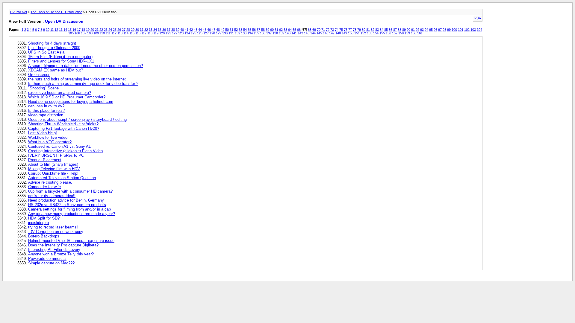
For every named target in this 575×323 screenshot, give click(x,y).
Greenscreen (39, 74)
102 (467, 29)
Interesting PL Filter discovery (54, 249)
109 (96, 33)
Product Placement (44, 160)
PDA (477, 18)
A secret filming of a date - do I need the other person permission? (85, 65)
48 (218, 29)
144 (313, 33)
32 (146, 29)
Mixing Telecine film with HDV (54, 169)
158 (401, 33)
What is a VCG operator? (50, 142)
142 (300, 33)
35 (159, 29)
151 (357, 33)
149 (344, 33)
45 (204, 29)
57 (258, 29)
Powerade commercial (47, 258)
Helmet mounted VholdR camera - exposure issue (71, 240)
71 (323, 29)
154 (376, 33)
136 (262, 33)
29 (132, 29)
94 (426, 29)
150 (350, 33)
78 (354, 29)
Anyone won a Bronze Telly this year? (61, 254)
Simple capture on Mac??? (51, 263)
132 (237, 33)
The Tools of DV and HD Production (56, 12)
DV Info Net (18, 12)
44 (200, 29)
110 (102, 33)
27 (123, 29)
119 (155, 33)
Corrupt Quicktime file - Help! (53, 173)
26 (119, 29)
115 (131, 33)
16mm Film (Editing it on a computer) (60, 56)
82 (372, 29)
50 (227, 29)
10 (47, 29)
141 (294, 33)
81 (368, 29)
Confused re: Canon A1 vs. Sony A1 (59, 146)
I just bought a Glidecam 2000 (54, 47)
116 (137, 33)
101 (460, 29)
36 (164, 29)
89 (404, 29)
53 (240, 29)
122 (174, 33)
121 (168, 33)
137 (269, 33)
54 (245, 29)
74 (336, 29)
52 (236, 29)
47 (213, 29)
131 (231, 33)
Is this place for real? (46, 110)
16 (74, 29)
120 (162, 33)
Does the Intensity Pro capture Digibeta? (63, 245)
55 (249, 29)
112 (113, 33)
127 (206, 33)
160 (413, 33)
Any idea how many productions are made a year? (71, 213)
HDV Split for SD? (44, 218)
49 (222, 29)
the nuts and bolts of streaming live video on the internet (77, 79)
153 (369, 33)
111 (108, 33)
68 (309, 29)
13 (61, 29)
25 (114, 29)
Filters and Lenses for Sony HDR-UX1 (61, 61)
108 (90, 33)
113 (119, 33)
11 (52, 29)
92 (417, 29)
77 (350, 29)
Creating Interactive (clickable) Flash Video (65, 151)
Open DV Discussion (64, 21)
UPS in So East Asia (46, 52)
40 (182, 29)
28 (128, 29)
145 (319, 33)
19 (88, 29)
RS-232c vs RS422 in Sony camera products (67, 204)
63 (285, 29)
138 (275, 33)
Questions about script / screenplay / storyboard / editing (77, 119)
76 (345, 29)
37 (168, 29)
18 (83, 29)
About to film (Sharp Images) (53, 164)
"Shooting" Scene (43, 88)
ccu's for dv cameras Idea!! (51, 196)
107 (83, 33)
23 (106, 29)
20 (92, 29)
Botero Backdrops (43, 236)
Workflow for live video (47, 137)
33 (150, 29)
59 (267, 29)
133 (243, 33)
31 (141, 29)
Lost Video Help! (42, 133)
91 (413, 29)
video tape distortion (45, 115)
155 (382, 33)
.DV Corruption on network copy (55, 231)
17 (79, 29)
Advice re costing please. (50, 182)
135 (256, 33)
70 (318, 29)
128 (212, 33)
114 (125, 33)
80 (363, 29)
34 (155, 29)
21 (97, 29)
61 (276, 29)
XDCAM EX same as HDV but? (55, 70)
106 (77, 33)
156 (388, 33)
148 (338, 33)
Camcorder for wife (44, 187)
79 (359, 29)
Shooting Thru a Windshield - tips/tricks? (63, 124)
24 (110, 29)
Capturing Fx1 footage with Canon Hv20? (63, 128)
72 (327, 29)
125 (193, 33)
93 (422, 29)
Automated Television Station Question (62, 178)
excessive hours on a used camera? (59, 92)
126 (199, 33)
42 (191, 29)
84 (381, 29)
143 (306, 33)
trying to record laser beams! (53, 227)
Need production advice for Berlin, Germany (66, 200)
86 (390, 29)
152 (363, 33)
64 (290, 29)
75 (341, 29)
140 (287, 33)
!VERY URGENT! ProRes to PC (56, 155)
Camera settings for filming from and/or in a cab (69, 209)
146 (325, 33)
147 (332, 33)
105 (71, 33)
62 (281, 29)
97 (440, 29)
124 (187, 33)
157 (394, 33)
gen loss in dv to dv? (46, 106)
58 (263, 29)
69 (314, 29)
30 (137, 29)
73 (332, 29)
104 (479, 29)
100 (454, 29)
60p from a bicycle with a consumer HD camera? (70, 191)
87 (395, 29)
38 (173, 29)
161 (420, 33)
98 (444, 29)
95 (431, 29)
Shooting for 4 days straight (52, 43)
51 (231, 29)
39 (177, 29)
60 (272, 29)
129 (218, 33)
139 (281, 33)
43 (195, 29)
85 (386, 29)
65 (294, 29)
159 (407, 33)
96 (435, 29)
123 (181, 33)
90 (408, 29)
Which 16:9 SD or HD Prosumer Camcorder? (66, 97)
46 (209, 29)
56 (254, 29)
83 (377, 29)
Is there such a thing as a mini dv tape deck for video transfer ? (83, 83)
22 (101, 29)
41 (186, 29)
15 (70, 29)
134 (250, 33)
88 (399, 29)
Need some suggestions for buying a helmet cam (70, 101)
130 (225, 33)
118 (149, 33)
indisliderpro (38, 222)
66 (299, 29)
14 (65, 29)
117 (143, 33)
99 (449, 29)
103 (473, 29)
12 (56, 29)
